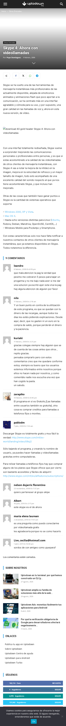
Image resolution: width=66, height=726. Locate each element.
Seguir (58, 689)
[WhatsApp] (30, 76)
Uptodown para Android (17, 658)
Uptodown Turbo (13, 662)
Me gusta (56, 683)
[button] (5, 4)
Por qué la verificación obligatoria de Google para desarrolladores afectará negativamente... (40, 622)
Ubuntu (55, 219)
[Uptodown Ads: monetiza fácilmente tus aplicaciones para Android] (10, 608)
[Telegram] (37, 76)
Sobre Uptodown (13, 648)
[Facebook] (16, 76)
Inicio (4, 11)
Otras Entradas (15, 11)
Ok (33, 721)
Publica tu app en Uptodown (19, 644)
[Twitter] (23, 76)
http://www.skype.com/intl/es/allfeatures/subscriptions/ (33, 475)
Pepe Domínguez (14, 57)
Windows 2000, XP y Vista (19, 211)
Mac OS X (10, 216)
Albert (17, 501)
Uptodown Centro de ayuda (19, 653)
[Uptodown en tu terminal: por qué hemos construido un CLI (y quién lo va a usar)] (10, 579)
